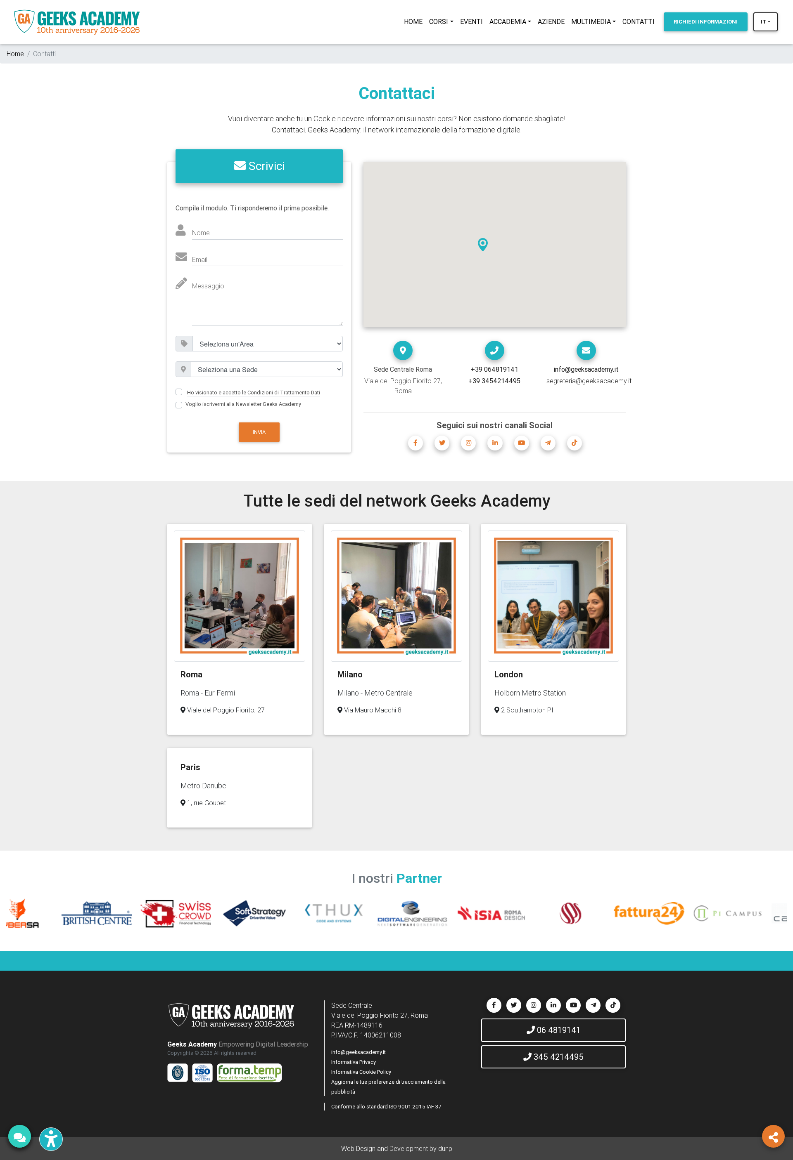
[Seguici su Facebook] (415, 443)
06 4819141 (558, 1030)
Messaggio (208, 286)
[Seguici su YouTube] (521, 443)
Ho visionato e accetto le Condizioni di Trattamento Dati (253, 392)
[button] (482, 244)
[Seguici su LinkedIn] (494, 443)
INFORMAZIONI (706, 21)
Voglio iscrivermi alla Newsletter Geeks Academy (243, 404)
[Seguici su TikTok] (574, 443)
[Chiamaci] (494, 350)
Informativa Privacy (353, 1062)
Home (15, 54)
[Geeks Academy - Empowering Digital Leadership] (77, 21)
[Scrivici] (586, 350)
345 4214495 (558, 1057)
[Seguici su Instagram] (468, 443)
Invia (259, 432)
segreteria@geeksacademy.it (589, 381)
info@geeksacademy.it (358, 1052)
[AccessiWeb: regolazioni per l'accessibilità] (51, 1139)
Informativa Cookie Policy (361, 1071)
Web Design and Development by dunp (396, 1148)
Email (199, 259)
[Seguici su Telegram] (548, 443)
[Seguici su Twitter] (441, 443)
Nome (201, 233)
